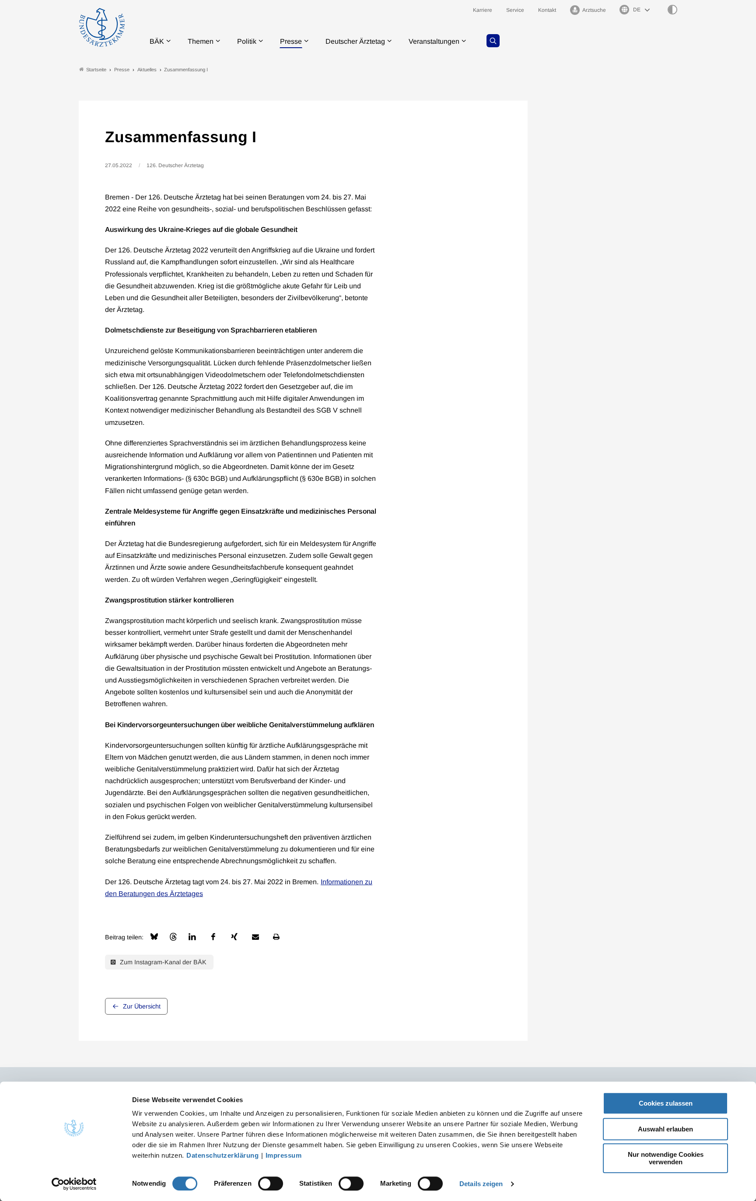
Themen (201, 41)
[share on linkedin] (192, 936)
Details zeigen (481, 1183)
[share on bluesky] (154, 936)
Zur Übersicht (142, 1006)
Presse (291, 41)
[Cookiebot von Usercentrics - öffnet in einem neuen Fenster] (74, 1183)
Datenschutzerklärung (222, 1155)
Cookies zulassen (666, 1103)
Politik (246, 41)
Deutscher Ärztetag (355, 41)
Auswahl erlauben (665, 1129)
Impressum (284, 1155)
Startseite (96, 69)
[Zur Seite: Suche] (493, 40)
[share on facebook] (213, 936)
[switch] (270, 1183)
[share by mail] (255, 936)
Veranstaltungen (434, 41)
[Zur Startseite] (102, 27)
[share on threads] (173, 936)
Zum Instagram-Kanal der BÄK (162, 962)
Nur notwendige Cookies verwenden (666, 1158)
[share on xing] (234, 936)
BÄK (157, 41)
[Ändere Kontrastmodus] (672, 9)
